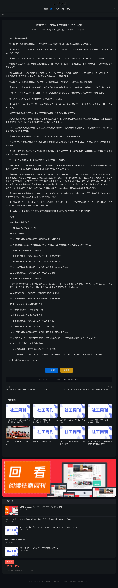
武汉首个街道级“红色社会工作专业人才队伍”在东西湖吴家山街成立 (88, 389)
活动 (68, 9)
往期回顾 (64, 581)
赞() (81, 30)
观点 (57, 9)
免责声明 (71, 581)
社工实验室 (51, 30)
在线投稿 (48, 581)
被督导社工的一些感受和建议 (43, 442)
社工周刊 (59, 3)
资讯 (51, 9)
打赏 (66, 370)
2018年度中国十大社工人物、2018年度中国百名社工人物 (26, 389)
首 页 (46, 9)
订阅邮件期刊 (56, 581)
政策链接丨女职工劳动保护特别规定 (59, 25)
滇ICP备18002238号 (81, 581)
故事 (62, 9)
